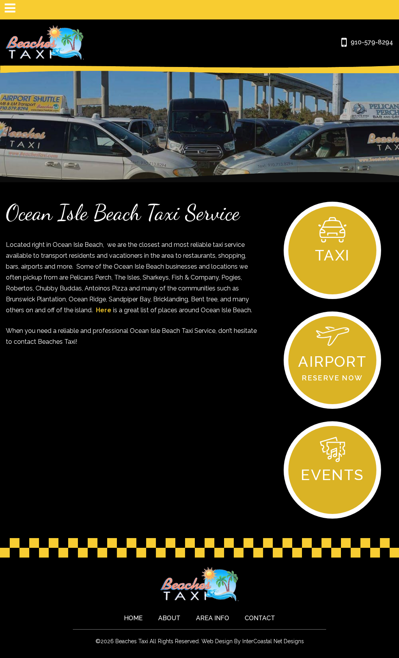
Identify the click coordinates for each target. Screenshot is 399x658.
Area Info (212, 618)
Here (103, 310)
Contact (260, 618)
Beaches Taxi (45, 42)
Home (133, 618)
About (169, 618)
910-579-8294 (372, 42)
